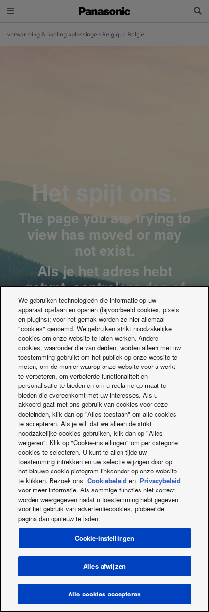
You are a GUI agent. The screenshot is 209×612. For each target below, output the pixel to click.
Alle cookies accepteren (104, 593)
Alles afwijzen (104, 566)
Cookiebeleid (107, 480)
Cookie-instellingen (104, 537)
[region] (104, 449)
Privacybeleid (160, 480)
